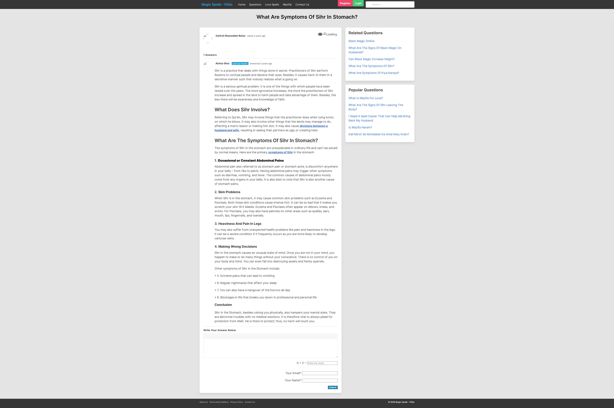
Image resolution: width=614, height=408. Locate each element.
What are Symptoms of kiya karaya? (374, 73)
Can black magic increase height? (372, 59)
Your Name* (293, 380)
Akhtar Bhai (222, 63)
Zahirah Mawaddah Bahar (231, 35)
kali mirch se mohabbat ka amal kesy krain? (379, 134)
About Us (204, 402)
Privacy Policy (236, 402)
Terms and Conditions (219, 402)
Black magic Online (361, 41)
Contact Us (250, 402)
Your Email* (293, 373)
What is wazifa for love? (366, 98)
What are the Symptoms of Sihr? (371, 66)
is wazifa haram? (360, 127)
